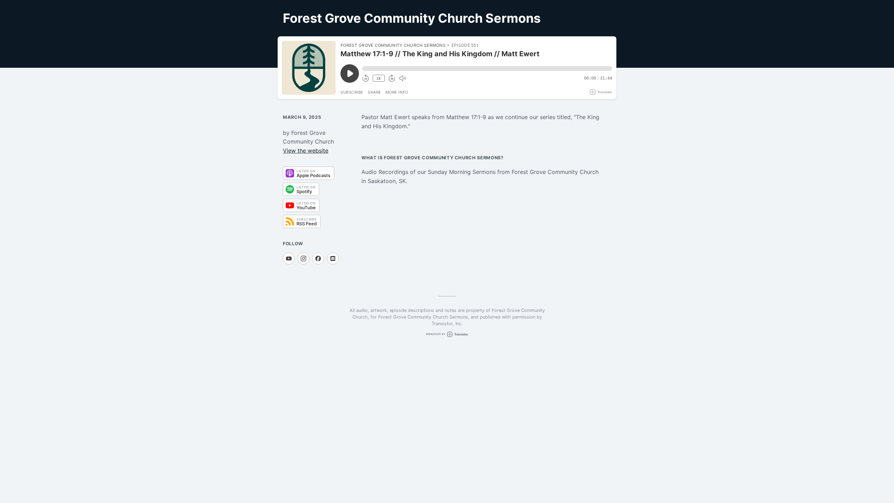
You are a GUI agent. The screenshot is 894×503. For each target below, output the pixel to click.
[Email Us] (333, 258)
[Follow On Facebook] (318, 258)
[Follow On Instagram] (303, 258)
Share (374, 92)
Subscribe (352, 92)
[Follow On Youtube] (289, 258)
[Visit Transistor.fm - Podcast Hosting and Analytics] (601, 92)
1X (378, 78)
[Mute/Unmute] (402, 78)
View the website (305, 150)
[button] (487, 68)
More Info (397, 92)
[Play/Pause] (309, 68)
